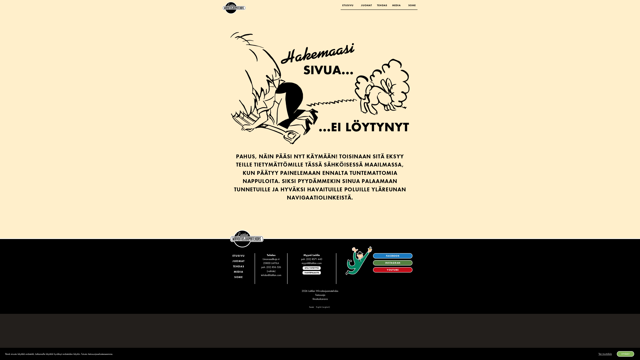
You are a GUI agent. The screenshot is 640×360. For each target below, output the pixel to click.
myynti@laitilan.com (312, 263)
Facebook (393, 255)
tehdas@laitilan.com (271, 275)
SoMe (238, 277)
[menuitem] (311, 307)
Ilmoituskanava (320, 299)
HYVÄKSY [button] (625, 353)
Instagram (392, 262)
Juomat (366, 5)
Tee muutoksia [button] (605, 353)
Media (396, 5)
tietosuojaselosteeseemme (100, 354)
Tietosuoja (320, 295)
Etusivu (348, 5)
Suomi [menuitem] (311, 307)
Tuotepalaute (311, 272)
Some (412, 5)
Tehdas (382, 5)
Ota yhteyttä (312, 268)
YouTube (393, 269)
